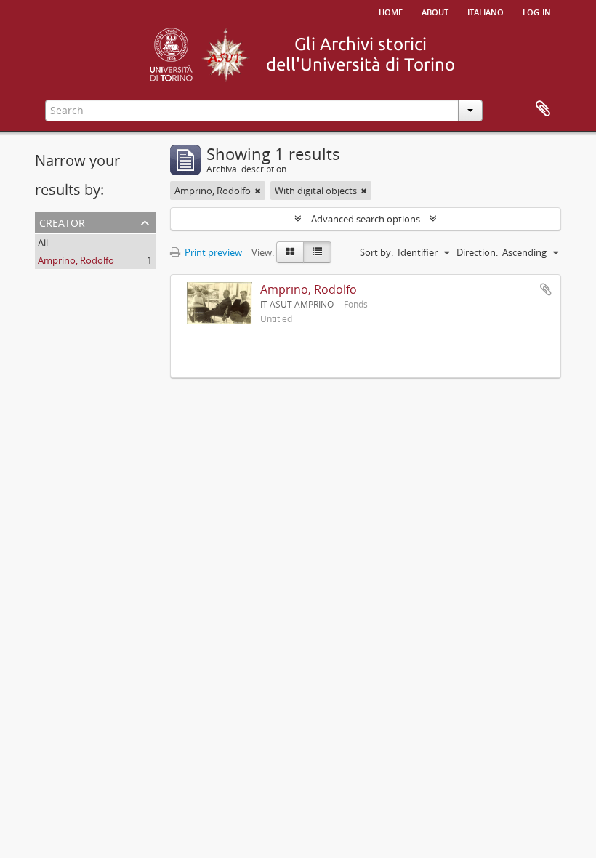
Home (391, 11)
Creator (62, 221)
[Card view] (290, 252)
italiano (485, 11)
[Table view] (317, 252)
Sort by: (376, 252)
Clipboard (543, 109)
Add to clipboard (546, 289)
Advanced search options (365, 218)
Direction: (477, 252)
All (43, 242)
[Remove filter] (258, 190)
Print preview (212, 252)
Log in (537, 11)
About (435, 11)
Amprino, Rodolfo (76, 260)
